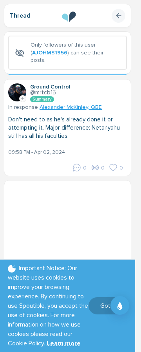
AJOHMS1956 (49, 52)
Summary (42, 99)
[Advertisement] (70, 233)
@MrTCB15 (43, 92)
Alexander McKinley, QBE (71, 107)
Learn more (64, 343)
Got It (108, 306)
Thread (20, 16)
